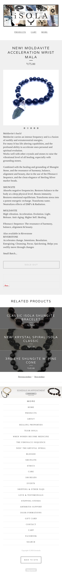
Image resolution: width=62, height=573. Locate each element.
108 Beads (31, 478)
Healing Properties (31, 425)
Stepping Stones (31, 501)
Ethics (31, 466)
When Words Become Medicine (31, 437)
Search (31, 542)
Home (31, 407)
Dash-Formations (31, 513)
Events (31, 483)
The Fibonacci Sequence (31, 442)
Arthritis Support (31, 507)
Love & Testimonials (31, 495)
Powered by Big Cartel (31, 570)
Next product (39, 377)
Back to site (31, 560)
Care (31, 472)
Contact (31, 524)
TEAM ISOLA (31, 431)
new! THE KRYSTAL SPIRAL (31, 448)
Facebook (31, 536)
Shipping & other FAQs (31, 489)
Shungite (31, 460)
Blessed (31, 454)
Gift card (31, 519)
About (31, 419)
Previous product (24, 377)
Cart (33, 32)
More (44, 32)
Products (20, 32)
